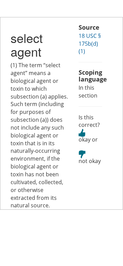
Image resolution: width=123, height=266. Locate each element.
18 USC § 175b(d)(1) (90, 43)
